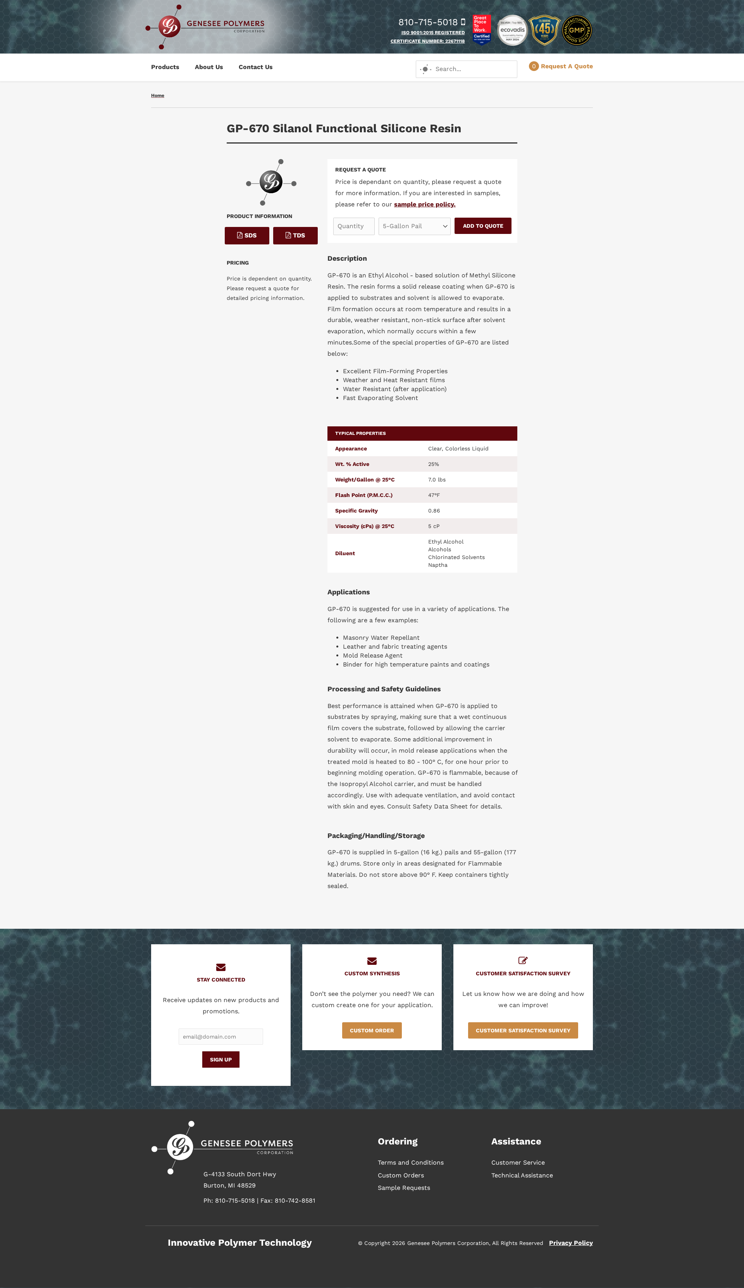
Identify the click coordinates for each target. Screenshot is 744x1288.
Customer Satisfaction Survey (523, 1030)
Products (165, 67)
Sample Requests (404, 1187)
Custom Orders (401, 1175)
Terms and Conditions (411, 1162)
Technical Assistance (522, 1175)
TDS (298, 235)
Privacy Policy (571, 1242)
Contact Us (256, 67)
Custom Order (372, 1030)
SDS (250, 235)
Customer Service (518, 1162)
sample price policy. (425, 204)
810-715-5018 (429, 22)
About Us (209, 67)
